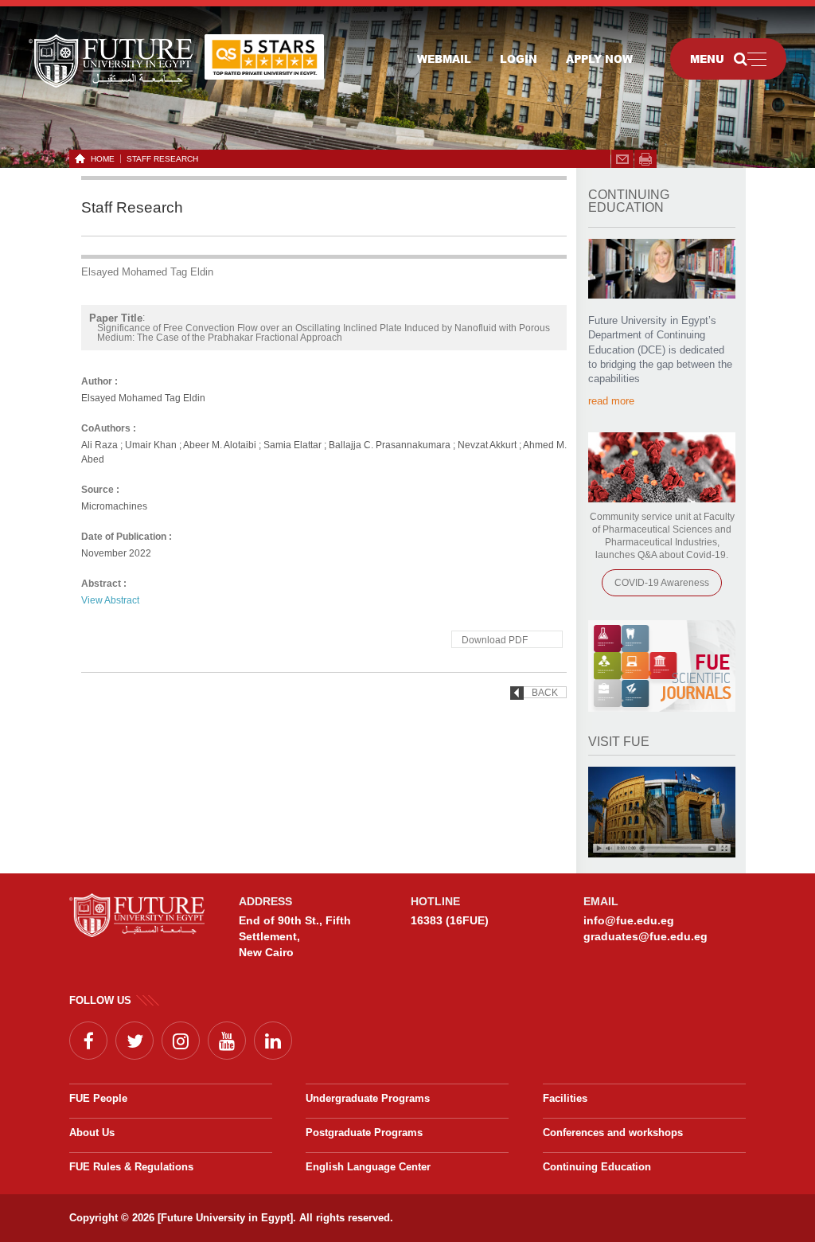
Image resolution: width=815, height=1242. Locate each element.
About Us (92, 1132)
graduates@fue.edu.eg (645, 936)
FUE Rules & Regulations (131, 1167)
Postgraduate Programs (364, 1132)
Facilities (565, 1098)
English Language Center (368, 1167)
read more (611, 401)
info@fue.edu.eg (628, 920)
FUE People (98, 1098)
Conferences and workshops (613, 1132)
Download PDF (495, 640)
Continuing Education (597, 1167)
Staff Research (162, 158)
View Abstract (110, 600)
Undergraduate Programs (368, 1098)
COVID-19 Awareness (661, 582)
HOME (103, 158)
